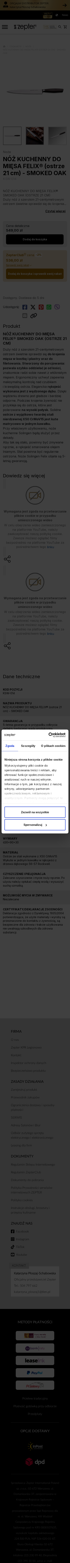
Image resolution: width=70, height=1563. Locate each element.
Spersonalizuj (33, 824)
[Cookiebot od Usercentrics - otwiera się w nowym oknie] (49, 735)
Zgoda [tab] (9, 745)
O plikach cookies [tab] (53, 745)
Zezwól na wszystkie (35, 812)
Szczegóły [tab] (28, 745)
